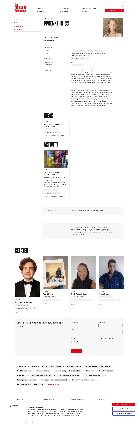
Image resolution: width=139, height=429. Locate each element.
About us (40, 8)
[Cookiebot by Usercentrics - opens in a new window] (14, 406)
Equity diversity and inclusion (30, 384)
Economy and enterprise (68, 375)
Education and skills (94, 375)
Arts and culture (78, 50)
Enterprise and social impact (54, 380)
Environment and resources (84, 380)
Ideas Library (17, 22)
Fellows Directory (18, 26)
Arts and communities (94, 50)
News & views (64, 8)
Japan (82, 58)
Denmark (75, 58)
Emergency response (26, 380)
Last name (101, 322)
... (87, 58)
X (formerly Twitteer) (107, 397)
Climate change (44, 371)
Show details (29, 423)
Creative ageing (106, 371)
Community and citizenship (68, 371)
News (75, 338)
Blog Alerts (77, 342)
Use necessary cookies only (124, 413)
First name (74, 322)
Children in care (24, 371)
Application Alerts (107, 338)
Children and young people (98, 366)
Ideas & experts (65, 11)
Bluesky (102, 399)
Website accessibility (79, 397)
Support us (86, 11)
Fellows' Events (18, 29)
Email (73, 329)
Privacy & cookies (77, 399)
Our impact (41, 11)
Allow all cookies (124, 404)
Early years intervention (41, 375)
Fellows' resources (89, 8)
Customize (123, 408)
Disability (21, 375)
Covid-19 (90, 371)
